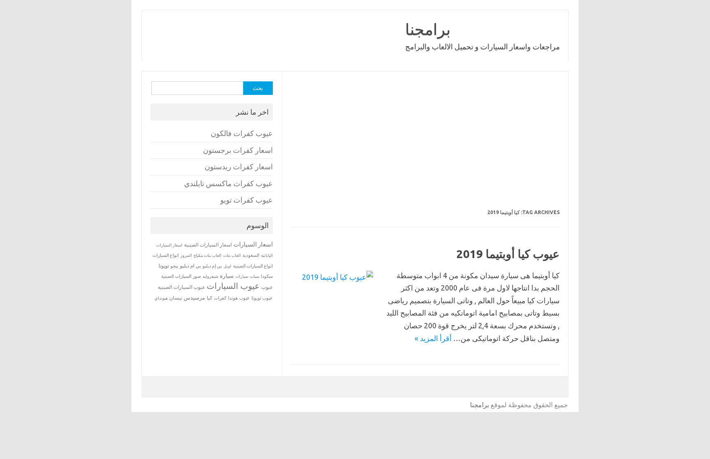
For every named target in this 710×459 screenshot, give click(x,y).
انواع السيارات (165, 255)
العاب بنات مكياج (207, 255)
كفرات (220, 297)
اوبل (227, 266)
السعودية (250, 255)
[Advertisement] (425, 145)
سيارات (241, 276)
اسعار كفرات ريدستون (239, 167)
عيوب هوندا (239, 297)
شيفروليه (210, 276)
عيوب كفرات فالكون (242, 133)
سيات (254, 276)
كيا (209, 297)
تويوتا (164, 265)
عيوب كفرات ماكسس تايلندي (228, 183)
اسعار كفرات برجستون (238, 150)
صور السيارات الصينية (181, 276)
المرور (186, 255)
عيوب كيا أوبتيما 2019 (508, 253)
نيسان (175, 297)
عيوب (267, 287)
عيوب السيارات (233, 286)
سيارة (227, 275)
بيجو (174, 265)
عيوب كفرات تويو (246, 200)
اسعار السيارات (253, 244)
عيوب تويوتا (262, 297)
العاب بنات (232, 255)
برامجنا (428, 29)
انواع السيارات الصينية (253, 265)
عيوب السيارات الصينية (181, 287)
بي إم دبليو (212, 265)
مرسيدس (194, 297)
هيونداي (161, 297)
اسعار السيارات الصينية (208, 244)
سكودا (267, 276)
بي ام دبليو (190, 265)
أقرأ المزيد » (433, 338)
